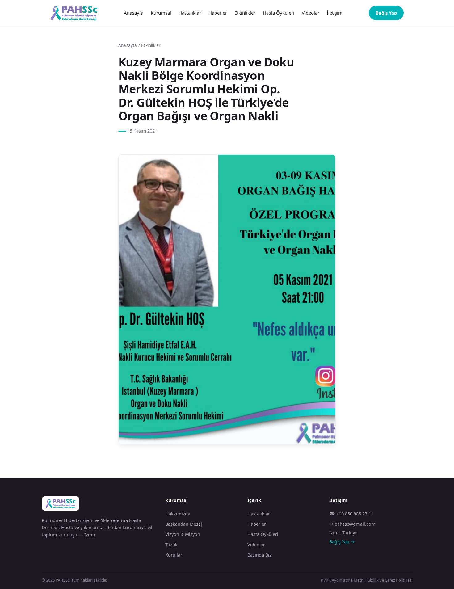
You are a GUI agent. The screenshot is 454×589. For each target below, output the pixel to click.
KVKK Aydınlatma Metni (342, 580)
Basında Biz (259, 555)
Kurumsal (161, 13)
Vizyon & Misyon (182, 534)
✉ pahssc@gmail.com (352, 524)
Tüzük (171, 544)
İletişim (335, 13)
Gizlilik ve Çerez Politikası (389, 580)
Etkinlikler (244, 13)
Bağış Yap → (342, 541)
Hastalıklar (190, 13)
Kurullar (173, 555)
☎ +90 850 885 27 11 (351, 514)
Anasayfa (133, 13)
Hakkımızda (177, 514)
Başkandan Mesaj (183, 524)
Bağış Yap (386, 13)
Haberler (217, 13)
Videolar (310, 13)
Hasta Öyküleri (278, 13)
